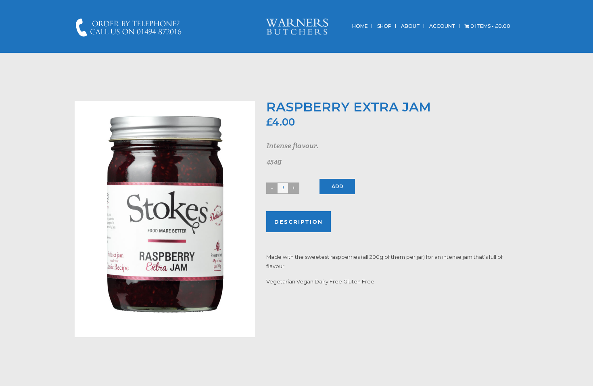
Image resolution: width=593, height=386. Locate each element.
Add (337, 186)
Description (298, 221)
